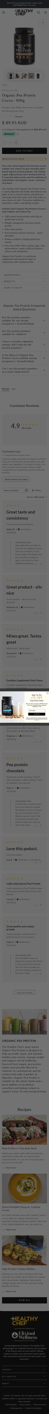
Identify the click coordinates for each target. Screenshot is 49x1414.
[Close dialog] (47, 693)
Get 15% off (37, 714)
